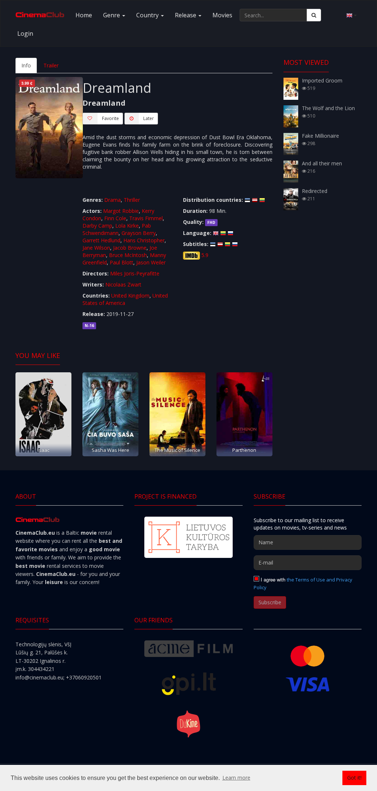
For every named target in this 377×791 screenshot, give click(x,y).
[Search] (314, 15)
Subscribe (269, 602)
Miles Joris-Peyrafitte (134, 273)
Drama (112, 199)
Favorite (110, 118)
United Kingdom (130, 295)
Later (148, 118)
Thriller (132, 199)
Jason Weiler (151, 262)
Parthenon (244, 450)
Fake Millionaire (320, 135)
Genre (112, 15)
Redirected (314, 190)
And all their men (322, 163)
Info (26, 65)
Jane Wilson (96, 247)
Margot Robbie (121, 210)
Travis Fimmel (146, 218)
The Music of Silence (177, 450)
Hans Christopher (144, 240)
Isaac (43, 450)
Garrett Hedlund (101, 240)
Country (148, 15)
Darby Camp (97, 225)
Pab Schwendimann (116, 229)
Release (186, 15)
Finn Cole (115, 218)
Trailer (51, 65)
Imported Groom (322, 80)
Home (83, 15)
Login (25, 33)
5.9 (204, 255)
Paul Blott (121, 262)
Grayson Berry (138, 232)
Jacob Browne (130, 247)
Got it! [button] (354, 777)
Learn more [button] (236, 777)
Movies (222, 15)
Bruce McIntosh (128, 255)
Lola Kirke (127, 225)
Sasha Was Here (110, 450)
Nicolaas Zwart (123, 284)
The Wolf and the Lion (328, 108)
